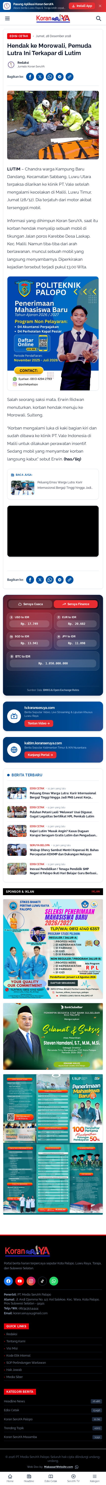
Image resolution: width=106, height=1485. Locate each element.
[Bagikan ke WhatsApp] (50, 77)
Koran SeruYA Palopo (18, 1419)
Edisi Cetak (19, 36)
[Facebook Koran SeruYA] (8, 1281)
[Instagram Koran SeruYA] (31, 1281)
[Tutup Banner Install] (100, 6)
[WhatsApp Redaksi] (53, 1281)
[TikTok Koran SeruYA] (42, 1281)
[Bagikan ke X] (40, 77)
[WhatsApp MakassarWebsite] (76, 1467)
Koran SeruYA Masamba (20, 1437)
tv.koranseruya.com (39, 708)
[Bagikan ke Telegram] (60, 77)
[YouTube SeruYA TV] (19, 1281)
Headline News (14, 1401)
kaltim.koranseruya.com (43, 743)
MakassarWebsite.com (58, 1467)
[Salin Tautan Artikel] (69, 77)
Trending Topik (14, 1428)
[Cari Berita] (98, 18)
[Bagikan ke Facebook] (30, 77)
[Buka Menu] (7, 18)
